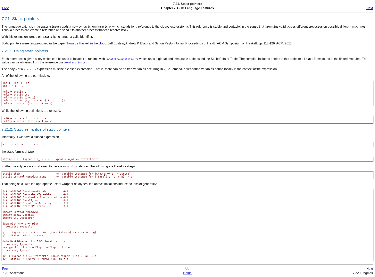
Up (187, 268)
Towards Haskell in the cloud (86, 43)
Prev (5, 8)
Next (369, 8)
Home (187, 273)
